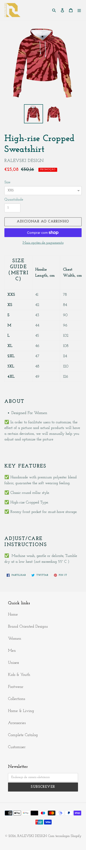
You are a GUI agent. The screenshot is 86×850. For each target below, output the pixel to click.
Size (7, 182)
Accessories (17, 723)
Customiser (17, 747)
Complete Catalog (23, 735)
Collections (16, 699)
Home (13, 615)
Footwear (15, 687)
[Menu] (79, 10)
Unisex (13, 663)
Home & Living (21, 711)
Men (12, 651)
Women (14, 639)
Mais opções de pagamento (43, 243)
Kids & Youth (19, 675)
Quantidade (13, 200)
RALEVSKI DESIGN (32, 836)
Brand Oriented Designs (28, 627)
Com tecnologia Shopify (64, 836)
